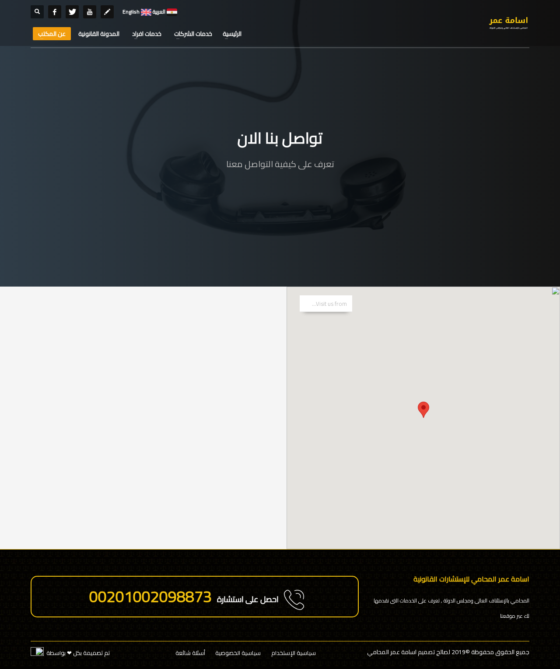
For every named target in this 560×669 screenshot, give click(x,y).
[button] (423, 410)
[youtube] (89, 11)
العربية (158, 12)
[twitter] (72, 11)
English (131, 12)
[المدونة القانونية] (107, 11)
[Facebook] (54, 11)
